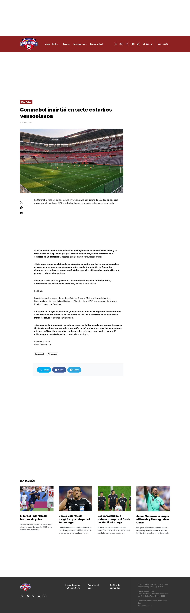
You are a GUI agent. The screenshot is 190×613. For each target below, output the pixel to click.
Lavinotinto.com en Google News (72, 586)
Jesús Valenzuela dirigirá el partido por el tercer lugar (74, 519)
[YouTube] (133, 44)
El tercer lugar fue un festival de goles (34, 517)
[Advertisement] (95, 18)
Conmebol (39, 354)
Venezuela (53, 354)
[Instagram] (127, 44)
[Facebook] (121, 44)
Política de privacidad (115, 586)
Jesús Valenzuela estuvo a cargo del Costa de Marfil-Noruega (114, 519)
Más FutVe (26, 102)
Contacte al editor (93, 586)
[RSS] (138, 44)
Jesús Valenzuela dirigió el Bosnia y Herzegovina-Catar (152, 519)
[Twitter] (116, 44)
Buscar (149, 44)
